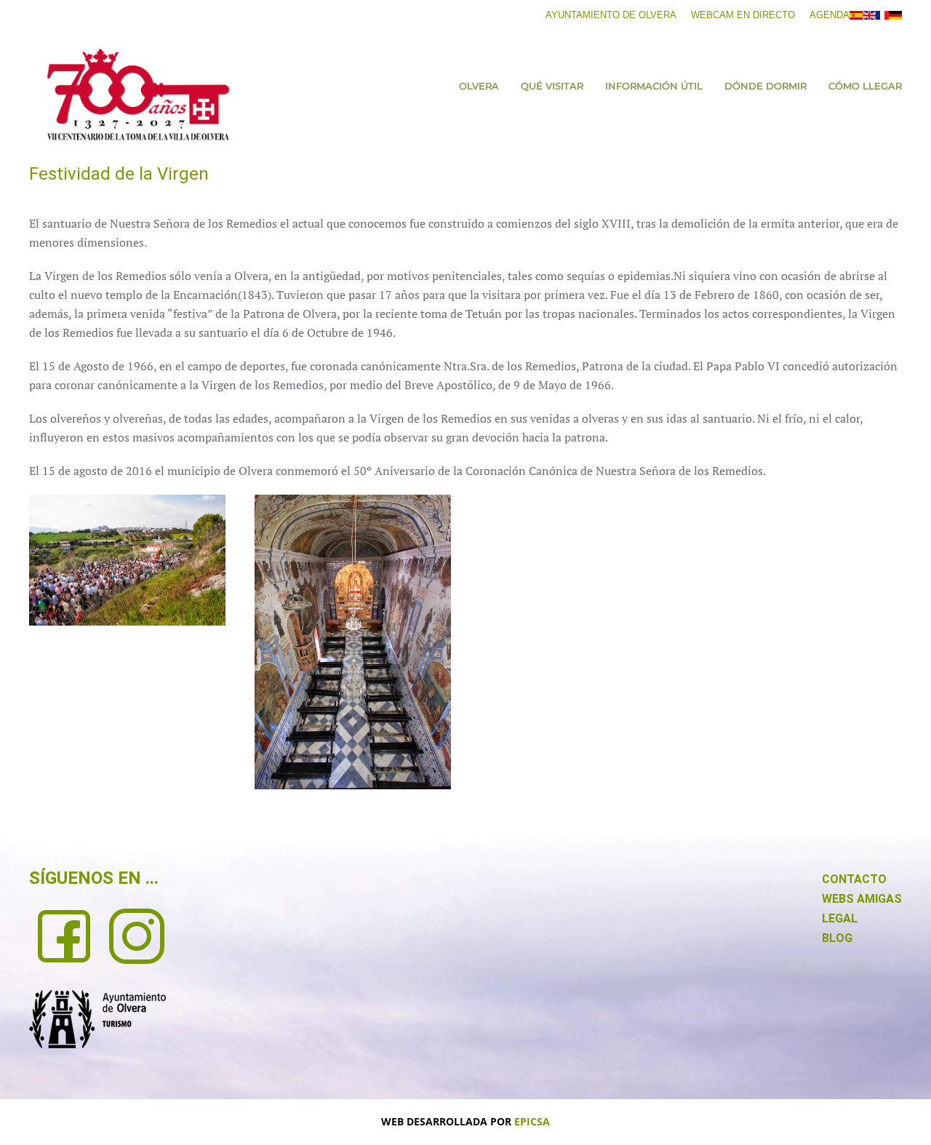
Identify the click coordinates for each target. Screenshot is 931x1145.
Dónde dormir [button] (765, 86)
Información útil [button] (654, 86)
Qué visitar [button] (552, 86)
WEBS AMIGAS (862, 899)
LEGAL (840, 918)
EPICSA (532, 1121)
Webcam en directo (743, 14)
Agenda (830, 14)
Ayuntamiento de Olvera (611, 14)
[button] (127, 560)
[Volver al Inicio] (138, 94)
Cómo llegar (865, 86)
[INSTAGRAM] (137, 935)
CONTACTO (854, 879)
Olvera (479, 86)
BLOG (837, 938)
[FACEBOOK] (64, 935)
